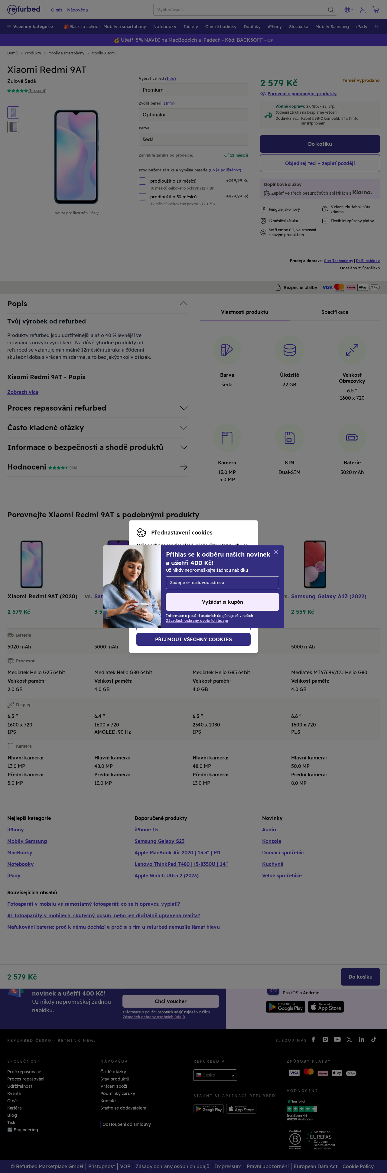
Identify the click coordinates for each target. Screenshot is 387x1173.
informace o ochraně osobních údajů (175, 590)
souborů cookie (206, 577)
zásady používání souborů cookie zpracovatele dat (190, 596)
